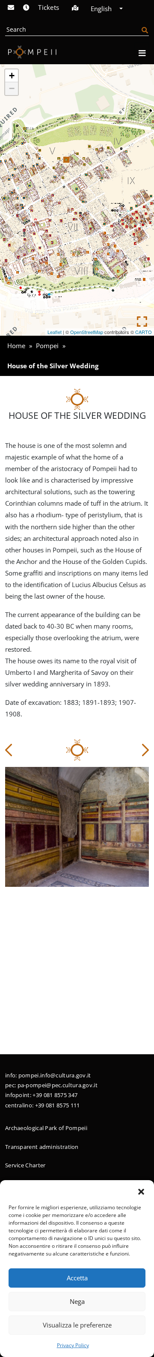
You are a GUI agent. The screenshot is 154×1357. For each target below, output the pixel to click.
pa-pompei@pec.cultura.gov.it (58, 1085)
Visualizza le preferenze (77, 1325)
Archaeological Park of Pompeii (46, 1128)
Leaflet (54, 331)
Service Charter (25, 1165)
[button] (141, 1191)
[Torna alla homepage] (30, 51)
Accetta (77, 1277)
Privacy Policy (73, 1345)
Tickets (48, 7)
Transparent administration (42, 1147)
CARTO (143, 331)
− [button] (12, 88)
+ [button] (12, 75)
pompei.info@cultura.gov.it (54, 1075)
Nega (77, 1301)
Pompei (47, 345)
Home (16, 345)
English (102, 8)
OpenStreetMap (86, 331)
